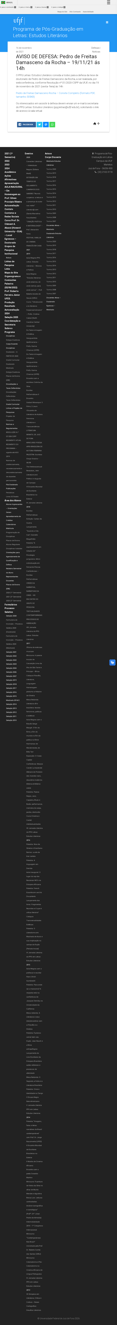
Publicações (11, 489)
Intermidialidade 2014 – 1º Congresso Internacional (34, 1226)
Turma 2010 (51, 209)
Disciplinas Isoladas (14, 549)
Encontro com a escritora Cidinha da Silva (34, 382)
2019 (28, 254)
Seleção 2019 (11, 680)
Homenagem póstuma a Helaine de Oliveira (33, 692)
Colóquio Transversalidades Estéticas (33, 921)
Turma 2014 (51, 193)
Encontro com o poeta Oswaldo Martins (32, 1174)
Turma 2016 (51, 185)
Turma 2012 (51, 201)
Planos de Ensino (13, 541)
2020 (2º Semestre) (13, 601)
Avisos (48, 153)
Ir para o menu (25, 7)
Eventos (29, 153)
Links (7, 269)
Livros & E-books (12, 497)
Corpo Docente (12, 344)
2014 (28, 1117)
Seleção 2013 (11, 708)
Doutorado (10, 364)
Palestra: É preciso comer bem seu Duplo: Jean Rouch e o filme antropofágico (34, 1041)
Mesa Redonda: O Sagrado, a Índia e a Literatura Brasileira (34, 1081)
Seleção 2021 (11, 652)
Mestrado (10, 368)
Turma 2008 (51, 217)
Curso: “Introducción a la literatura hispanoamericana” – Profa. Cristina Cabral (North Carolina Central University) (34, 314)
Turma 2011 (51, 205)
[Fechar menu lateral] (107, 22)
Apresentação (12, 183)
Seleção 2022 (11, 656)
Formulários (11, 604)
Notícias (96, 51)
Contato (9, 209)
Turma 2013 (51, 197)
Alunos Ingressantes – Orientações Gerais (14, 508)
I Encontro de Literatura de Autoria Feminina (34, 415)
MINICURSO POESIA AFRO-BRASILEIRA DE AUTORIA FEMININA (34, 447)
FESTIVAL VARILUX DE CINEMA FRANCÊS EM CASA (33, 242)
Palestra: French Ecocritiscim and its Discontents (34, 892)
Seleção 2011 (11, 716)
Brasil (6, 2)
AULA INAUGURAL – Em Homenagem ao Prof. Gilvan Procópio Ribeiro (14, 194)
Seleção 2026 (11, 672)
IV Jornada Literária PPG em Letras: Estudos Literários (34, 1282)
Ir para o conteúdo (8, 7)
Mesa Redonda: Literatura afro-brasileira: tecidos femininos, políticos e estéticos (34, 708)
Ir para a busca (41, 7)
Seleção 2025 (11, 317)
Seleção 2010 (11, 720)
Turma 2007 (51, 221)
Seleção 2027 (11, 676)
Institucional (11, 254)
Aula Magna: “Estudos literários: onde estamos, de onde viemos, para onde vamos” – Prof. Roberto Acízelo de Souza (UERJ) (34, 286)
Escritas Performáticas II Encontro (32, 394)
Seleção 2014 (11, 704)
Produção (10, 302)
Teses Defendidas (13, 400)
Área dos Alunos (13, 500)
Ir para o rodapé (58, 7)
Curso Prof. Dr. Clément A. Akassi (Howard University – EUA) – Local (13, 227)
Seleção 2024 (11, 668)
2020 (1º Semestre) (13, 593)
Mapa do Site (62, 12)
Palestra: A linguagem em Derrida (32, 864)
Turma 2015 (51, 189)
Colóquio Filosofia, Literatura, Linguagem (33, 680)
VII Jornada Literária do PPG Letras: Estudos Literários (34, 832)
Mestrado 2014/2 (12, 700)
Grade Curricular (13, 360)
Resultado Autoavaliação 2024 (12, 310)
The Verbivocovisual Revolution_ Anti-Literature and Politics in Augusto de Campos (34, 475)
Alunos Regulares (13, 544)
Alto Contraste (75, 12)
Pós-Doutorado (12, 485)
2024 (7, 168)
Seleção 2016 (11, 692)
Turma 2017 (51, 181)
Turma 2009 (51, 213)
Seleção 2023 (11, 664)
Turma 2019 (51, 173)
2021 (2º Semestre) (13, 597)
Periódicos (10, 493)
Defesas (95, 48)
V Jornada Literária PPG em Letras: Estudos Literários (34, 1109)
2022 (7, 161)
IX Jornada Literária (34, 503)
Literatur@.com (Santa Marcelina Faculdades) (33, 214)
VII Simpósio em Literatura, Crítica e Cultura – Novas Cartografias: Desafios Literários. (33, 1302)
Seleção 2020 (11, 616)
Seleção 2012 (11, 712)
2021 (28, 250)
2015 (28, 965)
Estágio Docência (13, 340)
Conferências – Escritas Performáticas (32, 575)
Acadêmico (10, 172)
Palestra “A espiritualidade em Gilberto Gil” (33, 547)
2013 (28, 1290)
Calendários (11, 524)
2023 (7, 164)
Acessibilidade (88, 12)
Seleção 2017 (11, 688)
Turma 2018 (51, 177)
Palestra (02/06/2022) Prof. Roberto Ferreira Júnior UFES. (12, 291)
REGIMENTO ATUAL (13, 440)
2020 (28, 157)
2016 (28, 840)
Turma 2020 (51, 169)
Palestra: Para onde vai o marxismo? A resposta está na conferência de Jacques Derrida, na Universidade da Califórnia (34, 997)
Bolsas (8, 258)
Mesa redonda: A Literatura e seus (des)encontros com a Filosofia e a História (34, 1021)
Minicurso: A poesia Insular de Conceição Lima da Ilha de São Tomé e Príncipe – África (34, 663)
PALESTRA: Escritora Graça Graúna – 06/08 (34, 459)
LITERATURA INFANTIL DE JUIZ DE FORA (33, 435)
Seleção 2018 (11, 684)
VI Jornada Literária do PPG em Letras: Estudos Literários (34, 957)
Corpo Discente (53, 157)
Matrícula (10, 528)
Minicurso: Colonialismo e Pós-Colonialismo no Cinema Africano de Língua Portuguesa (34, 1266)
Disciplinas (10, 336)
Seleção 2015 (11, 696)
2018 (28, 507)
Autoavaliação (12, 205)
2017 (28, 643)
